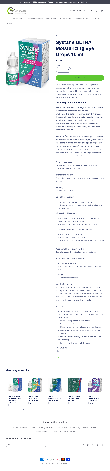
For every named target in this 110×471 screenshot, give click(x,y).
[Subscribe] (43, 444)
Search (15, 428)
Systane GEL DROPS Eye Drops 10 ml (33, 398)
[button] (17, 18)
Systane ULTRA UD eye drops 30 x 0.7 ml (74, 398)
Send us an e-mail (89, 428)
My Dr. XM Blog (69, 431)
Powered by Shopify (61, 463)
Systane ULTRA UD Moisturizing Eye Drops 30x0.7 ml (14, 399)
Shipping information (47, 428)
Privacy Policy (62, 428)
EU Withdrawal (55, 431)
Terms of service (41, 431)
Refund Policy (75, 428)
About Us (32, 428)
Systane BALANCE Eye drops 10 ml (93, 398)
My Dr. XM (51, 463)
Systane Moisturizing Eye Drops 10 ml (54, 398)
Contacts (23, 428)
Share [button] (60, 358)
